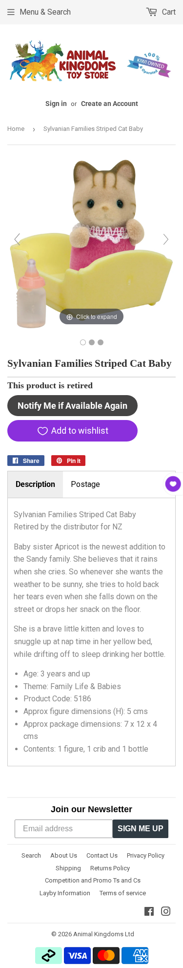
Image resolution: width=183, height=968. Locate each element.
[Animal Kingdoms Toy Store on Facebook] (149, 912)
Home (15, 128)
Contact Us (102, 855)
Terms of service (123, 893)
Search (31, 855)
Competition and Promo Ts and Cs (93, 880)
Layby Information (65, 893)
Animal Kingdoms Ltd (103, 934)
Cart (168, 12)
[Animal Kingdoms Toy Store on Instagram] (166, 912)
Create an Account (109, 103)
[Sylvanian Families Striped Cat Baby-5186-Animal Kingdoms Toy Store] (83, 342)
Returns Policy (110, 868)
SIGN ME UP (140, 828)
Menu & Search (45, 12)
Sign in (56, 103)
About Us (63, 855)
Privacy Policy (145, 855)
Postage (85, 484)
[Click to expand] (91, 243)
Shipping (68, 868)
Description (35, 484)
